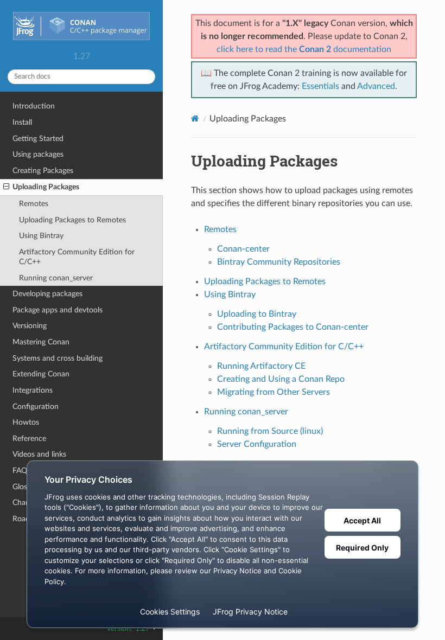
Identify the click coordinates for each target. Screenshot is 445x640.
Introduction (33, 106)
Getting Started (37, 139)
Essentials (320, 86)
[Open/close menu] (6, 187)
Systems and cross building (57, 358)
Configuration (35, 406)
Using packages (37, 154)
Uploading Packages (45, 187)
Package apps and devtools (57, 310)
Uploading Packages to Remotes (72, 220)
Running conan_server (56, 278)
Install (22, 122)
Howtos (25, 422)
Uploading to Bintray (256, 314)
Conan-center (243, 249)
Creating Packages (42, 171)
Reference (29, 438)
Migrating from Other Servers (273, 392)
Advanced (376, 86)
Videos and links (39, 454)
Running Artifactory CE (261, 366)
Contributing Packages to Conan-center (292, 327)
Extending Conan (40, 374)
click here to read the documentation (304, 49)
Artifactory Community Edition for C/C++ (77, 257)
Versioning (29, 326)
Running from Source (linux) (270, 431)
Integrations (32, 390)
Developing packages (47, 294)
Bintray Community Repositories (278, 262)
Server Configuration (256, 444)
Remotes (33, 204)
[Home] (195, 118)
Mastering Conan (40, 342)
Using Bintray (41, 236)
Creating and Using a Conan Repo (281, 379)
